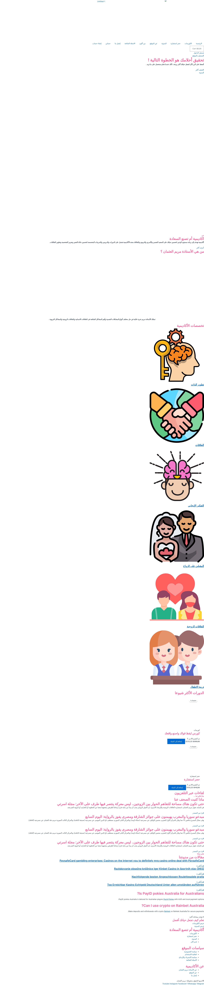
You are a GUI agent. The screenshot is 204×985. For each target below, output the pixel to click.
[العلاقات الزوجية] (177, 624)
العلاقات (199, 445)
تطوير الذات (197, 384)
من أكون (142, 43)
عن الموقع (153, 43)
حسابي (108, 43)
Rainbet (167, 911)
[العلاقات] (177, 442)
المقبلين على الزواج (193, 566)
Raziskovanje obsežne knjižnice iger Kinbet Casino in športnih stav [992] (159, 868)
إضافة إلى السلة (176, 741)
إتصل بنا (117, 43)
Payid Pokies (169, 899)
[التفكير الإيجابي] (177, 503)
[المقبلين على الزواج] (177, 563)
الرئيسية (199, 43)
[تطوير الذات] (177, 382)
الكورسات (188, 43)
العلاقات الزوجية (195, 626)
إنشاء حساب (96, 43)
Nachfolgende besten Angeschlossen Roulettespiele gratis (168, 876)
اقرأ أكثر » (200, 866)
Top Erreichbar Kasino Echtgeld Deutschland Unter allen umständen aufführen (155, 884)
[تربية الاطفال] (177, 684)
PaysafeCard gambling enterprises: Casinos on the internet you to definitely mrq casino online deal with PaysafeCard (132, 860)
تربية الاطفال (197, 686)
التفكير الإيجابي (196, 505)
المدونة (164, 43)
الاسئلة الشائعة (130, 43)
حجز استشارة (175, 43)
